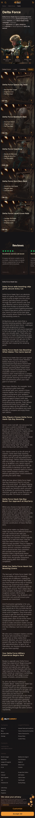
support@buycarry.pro (6, 748)
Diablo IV (20, 762)
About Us (3, 728)
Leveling (23, 69)
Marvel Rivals (4, 765)
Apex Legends (4, 777)
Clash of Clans (21, 777)
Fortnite (20, 767)
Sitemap (3, 736)
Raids (31, 69)
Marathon (3, 790)
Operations (13, 69)
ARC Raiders (21, 775)
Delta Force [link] (11, 6)
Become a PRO (5, 733)
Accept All (17, 814)
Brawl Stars (4, 759)
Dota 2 (3, 772)
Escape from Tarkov (23, 772)
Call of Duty (4, 788)
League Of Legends (6, 762)
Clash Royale (21, 780)
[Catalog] (2, 2)
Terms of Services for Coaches (25, 731)
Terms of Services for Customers (23, 733)
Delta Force (6, 69)
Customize (17, 809)
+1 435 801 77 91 (4, 746)
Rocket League (5, 757)
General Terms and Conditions (25, 728)
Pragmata (3, 793)
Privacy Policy (21, 736)
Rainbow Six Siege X (23, 757)
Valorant (3, 775)
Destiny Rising (21, 783)
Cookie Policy (21, 739)
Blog (2, 731)
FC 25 (2, 767)
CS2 (2, 780)
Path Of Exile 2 (22, 759)
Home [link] (4, 6)
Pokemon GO (4, 783)
